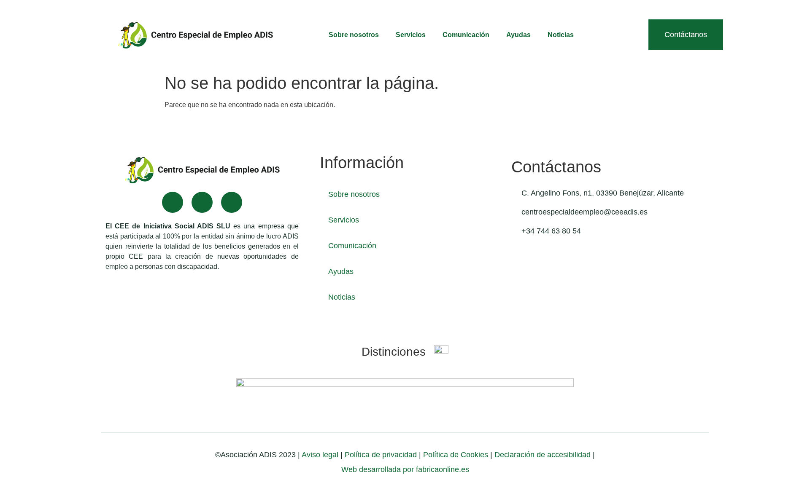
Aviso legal (320, 454)
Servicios (411, 34)
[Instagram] (231, 202)
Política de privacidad (380, 454)
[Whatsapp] (202, 202)
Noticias (561, 34)
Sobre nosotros (354, 34)
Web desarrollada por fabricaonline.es (405, 469)
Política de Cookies (455, 454)
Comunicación (466, 34)
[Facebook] (172, 202)
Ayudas (518, 34)
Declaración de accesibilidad (542, 454)
